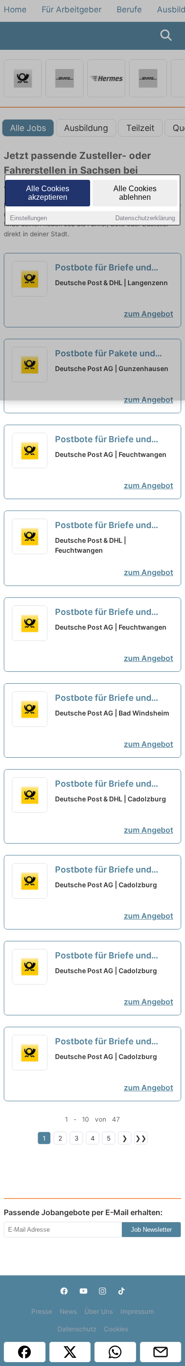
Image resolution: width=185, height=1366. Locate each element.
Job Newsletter (151, 1229)
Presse (41, 1311)
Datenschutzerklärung (145, 218)
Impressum (137, 1311)
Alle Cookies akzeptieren (47, 193)
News (68, 1311)
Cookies (116, 1329)
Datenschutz (76, 1329)
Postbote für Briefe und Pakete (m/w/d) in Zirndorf (110, 956)
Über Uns (98, 1311)
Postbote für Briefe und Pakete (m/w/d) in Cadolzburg (103, 784)
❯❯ (141, 1138)
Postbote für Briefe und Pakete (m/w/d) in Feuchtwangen (103, 525)
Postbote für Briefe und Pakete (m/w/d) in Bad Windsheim (103, 698)
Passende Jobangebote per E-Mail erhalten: (83, 1212)
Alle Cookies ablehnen (135, 193)
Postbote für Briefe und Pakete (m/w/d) (103, 440)
